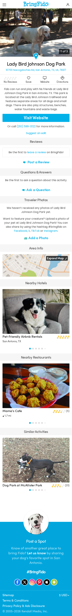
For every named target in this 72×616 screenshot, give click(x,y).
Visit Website (36, 118)
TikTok (35, 231)
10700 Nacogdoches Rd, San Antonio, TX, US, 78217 (36, 70)
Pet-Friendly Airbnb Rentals (22, 337)
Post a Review (38, 162)
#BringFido (36, 571)
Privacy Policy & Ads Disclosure (24, 606)
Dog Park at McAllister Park (22, 485)
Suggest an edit (36, 133)
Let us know (36, 553)
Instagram (51, 231)
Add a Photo (38, 238)
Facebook (20, 231)
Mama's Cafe (12, 411)
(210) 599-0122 (26, 126)
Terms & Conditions (16, 600)
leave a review (36, 152)
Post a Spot (36, 541)
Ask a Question (38, 190)
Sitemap (8, 595)
